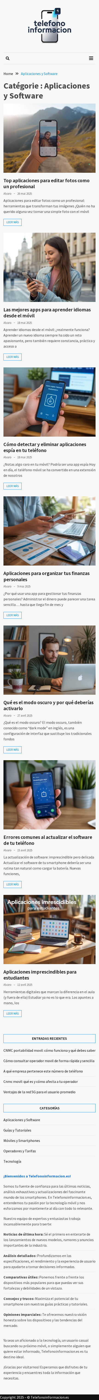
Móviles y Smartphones (21, 1140)
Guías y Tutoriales (17, 1130)
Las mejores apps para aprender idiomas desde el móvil (47, 312)
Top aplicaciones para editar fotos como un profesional (46, 183)
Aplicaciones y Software (21, 1119)
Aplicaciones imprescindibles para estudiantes (39, 974)
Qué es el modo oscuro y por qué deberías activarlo (48, 705)
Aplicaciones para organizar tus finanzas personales (46, 576)
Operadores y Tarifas (19, 1151)
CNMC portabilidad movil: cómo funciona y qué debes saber (49, 1050)
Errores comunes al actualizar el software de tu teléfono (47, 840)
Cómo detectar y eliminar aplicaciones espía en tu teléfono (44, 447)
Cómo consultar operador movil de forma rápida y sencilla (48, 1060)
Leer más (12, 222)
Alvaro (7, 194)
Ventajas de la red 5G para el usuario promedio (39, 1092)
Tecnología (12, 1161)
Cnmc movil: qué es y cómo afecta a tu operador (40, 1081)
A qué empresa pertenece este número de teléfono (43, 1071)
